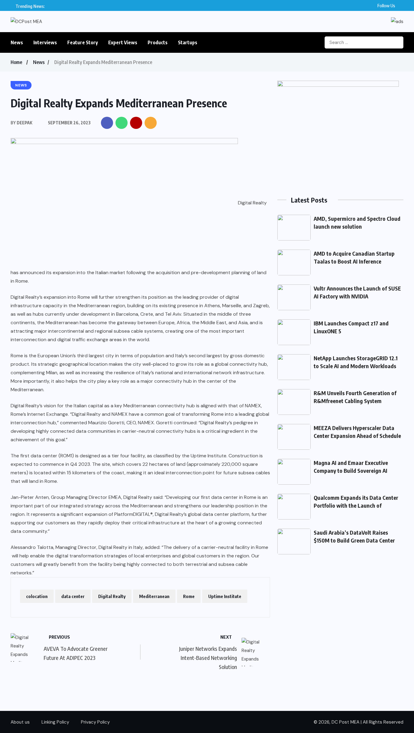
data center (73, 596)
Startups (187, 42)
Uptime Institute (224, 596)
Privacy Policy (95, 722)
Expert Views (122, 42)
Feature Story (82, 42)
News (17, 42)
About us (20, 722)
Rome (189, 596)
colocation (37, 596)
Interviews (45, 42)
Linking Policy (55, 722)
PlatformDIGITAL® (133, 514)
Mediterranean (154, 596)
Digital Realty (111, 596)
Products (158, 42)
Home (16, 62)
